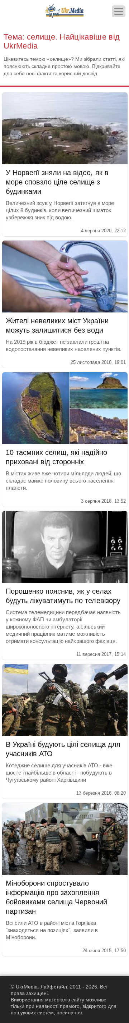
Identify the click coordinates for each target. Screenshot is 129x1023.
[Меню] (118, 11)
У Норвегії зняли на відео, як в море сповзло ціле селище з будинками (57, 182)
